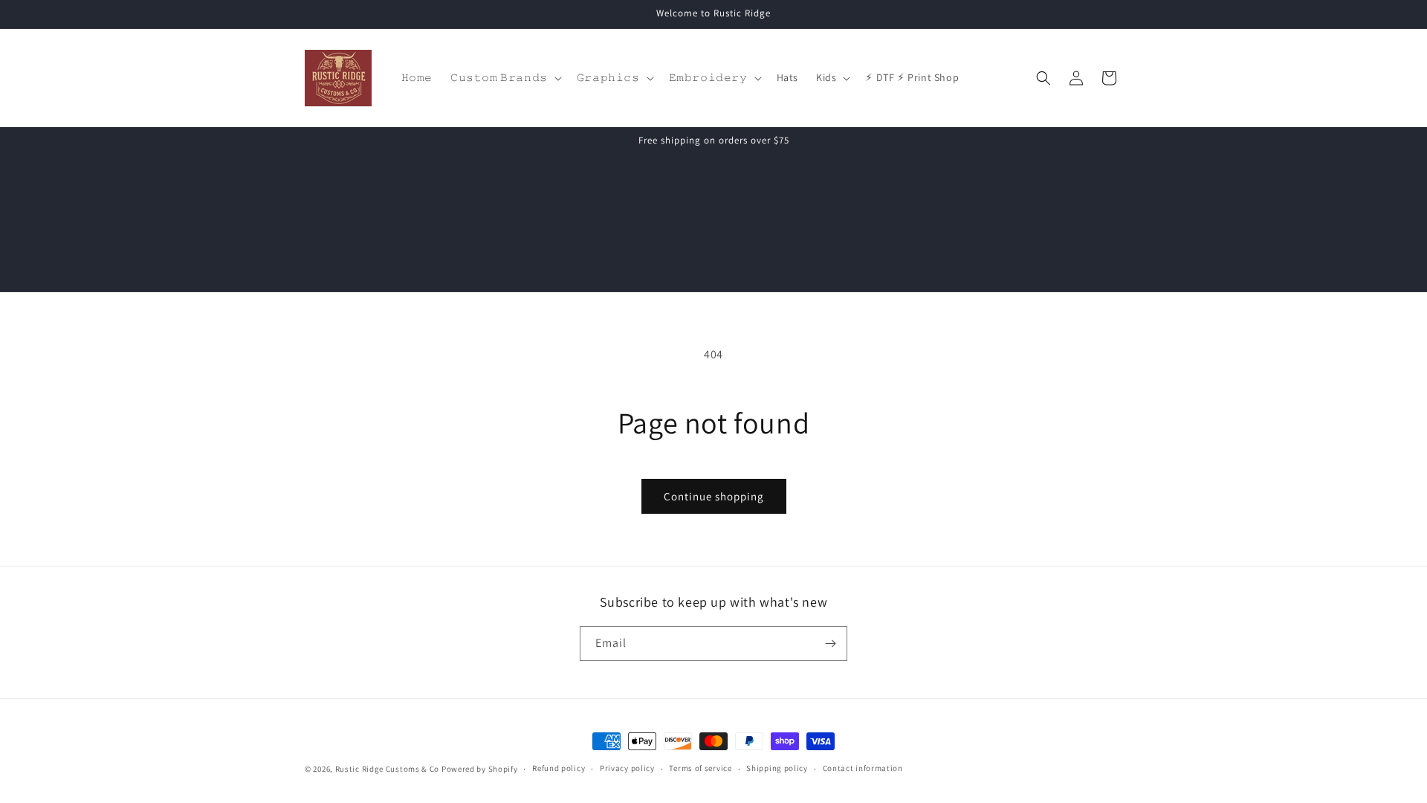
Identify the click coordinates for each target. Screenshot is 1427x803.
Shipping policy (777, 768)
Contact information (863, 768)
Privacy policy (627, 768)
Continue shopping (714, 496)
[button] (504, 77)
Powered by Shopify (479, 769)
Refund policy (558, 768)
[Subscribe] (830, 643)
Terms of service (700, 768)
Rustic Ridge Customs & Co (387, 769)
